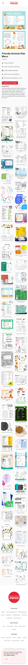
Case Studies (10, 626)
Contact (25, 637)
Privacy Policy (15, 640)
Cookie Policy (10, 655)
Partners (19, 637)
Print (4, 626)
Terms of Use (7, 640)
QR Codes (24, 615)
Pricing (3, 637)
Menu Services (17, 618)
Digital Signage (22, 612)
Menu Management (12, 612)
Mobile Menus (16, 615)
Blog (16, 626)
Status (22, 640)
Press (14, 637)
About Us (8, 637)
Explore (14, 629)
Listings (3, 615)
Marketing (8, 615)
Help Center (22, 626)
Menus (3, 612)
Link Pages (9, 618)
